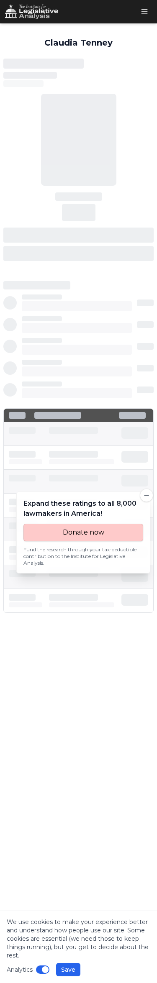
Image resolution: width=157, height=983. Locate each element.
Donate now (83, 532)
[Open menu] (144, 11)
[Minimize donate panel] (146, 495)
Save (68, 969)
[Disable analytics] (42, 969)
